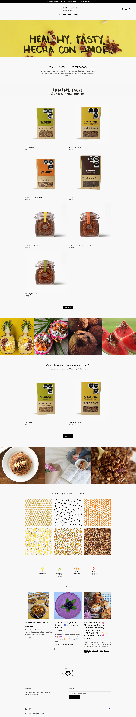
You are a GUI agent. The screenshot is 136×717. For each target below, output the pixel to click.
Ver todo (68, 307)
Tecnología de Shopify (40, 713)
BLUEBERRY (58, 645)
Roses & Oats (32, 713)
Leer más (28, 637)
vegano (72, 645)
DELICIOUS (95, 650)
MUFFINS (86, 653)
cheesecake (66, 645)
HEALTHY (106, 650)
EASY (101, 650)
